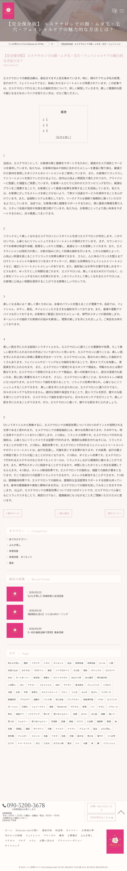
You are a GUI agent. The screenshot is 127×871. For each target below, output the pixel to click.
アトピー (32, 685)
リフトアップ (34, 714)
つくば (74, 692)
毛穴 (38, 743)
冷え (22, 685)
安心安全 (60, 699)
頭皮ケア (20, 714)
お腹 (85, 743)
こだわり (107, 685)
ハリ (92, 706)
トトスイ (60, 728)
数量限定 (12, 699)
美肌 (51, 706)
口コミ (84, 714)
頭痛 (103, 714)
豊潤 (109, 721)
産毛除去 (79, 685)
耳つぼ (11, 721)
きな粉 (76, 670)
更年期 (11, 736)
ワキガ (55, 736)
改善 (46, 736)
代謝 (71, 736)
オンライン (39, 728)
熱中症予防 (102, 677)
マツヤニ (67, 685)
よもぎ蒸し (15, 545)
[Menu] (122, 10)
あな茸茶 (89, 677)
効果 (75, 714)
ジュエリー (23, 721)
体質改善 (13, 551)
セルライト (110, 670)
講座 (28, 728)
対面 (50, 728)
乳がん (94, 692)
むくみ (102, 663)
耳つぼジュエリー (39, 721)
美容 (50, 670)
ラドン (64, 692)
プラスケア (25, 699)
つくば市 (111, 736)
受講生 (19, 728)
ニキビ (47, 663)
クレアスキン (73, 699)
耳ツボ (47, 714)
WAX (58, 685)
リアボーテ (106, 692)
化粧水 (25, 706)
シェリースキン (38, 706)
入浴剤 (90, 721)
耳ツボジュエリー (61, 714)
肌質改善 (79, 663)
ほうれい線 (59, 743)
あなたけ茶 (76, 677)
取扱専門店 (88, 699)
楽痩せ (46, 677)
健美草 (100, 721)
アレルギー (23, 736)
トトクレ (71, 728)
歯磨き (37, 699)
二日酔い (12, 685)
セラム (101, 706)
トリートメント (25, 743)
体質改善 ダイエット (20, 557)
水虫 (18, 692)
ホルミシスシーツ (50, 692)
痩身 (11, 562)
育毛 (10, 714)
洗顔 (10, 692)
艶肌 (26, 663)
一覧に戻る (63, 513)
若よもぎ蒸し (14, 663)
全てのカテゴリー (18, 539)
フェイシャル (46, 685)
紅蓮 (10, 728)
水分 (10, 677)
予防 (26, 692)
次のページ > (114, 513)
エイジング (112, 699)
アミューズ (84, 728)
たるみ (47, 743)
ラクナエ (75, 706)
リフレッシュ (109, 743)
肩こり (112, 714)
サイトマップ (12, 845)
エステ (11, 743)
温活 (95, 728)
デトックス (96, 670)
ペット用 (48, 699)
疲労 (69, 743)
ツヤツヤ (36, 663)
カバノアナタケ (60, 677)
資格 (71, 721)
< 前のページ (12, 513)
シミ (77, 743)
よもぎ (84, 692)
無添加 (37, 677)
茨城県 (54, 721)
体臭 (63, 736)
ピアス (80, 721)
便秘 (85, 670)
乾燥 (84, 706)
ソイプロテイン (62, 670)
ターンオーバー (23, 677)
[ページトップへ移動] (121, 812)
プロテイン (39, 670)
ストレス (36, 736)
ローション (13, 706)
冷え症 (94, 714)
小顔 (111, 663)
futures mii (62, 706)
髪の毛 (80, 736)
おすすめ (26, 670)
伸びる (90, 736)
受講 (63, 721)
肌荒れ (35, 692)
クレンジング (93, 685)
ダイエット (59, 663)
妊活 (69, 663)
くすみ (100, 699)
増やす (100, 736)
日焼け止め (13, 670)
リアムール (113, 706)
